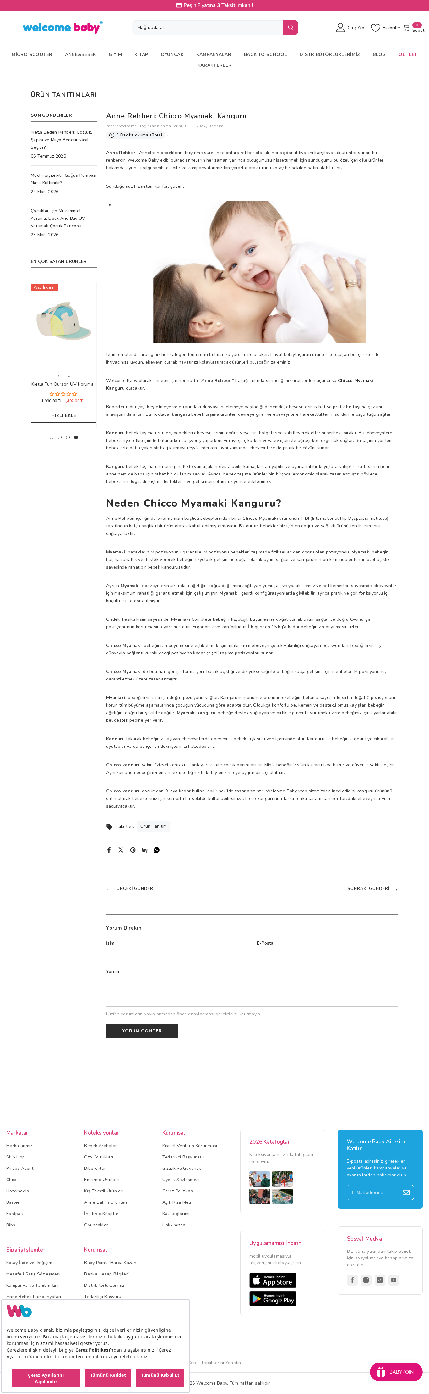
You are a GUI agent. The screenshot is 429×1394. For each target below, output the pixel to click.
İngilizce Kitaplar (101, 1214)
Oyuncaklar (96, 1225)
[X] (121, 850)
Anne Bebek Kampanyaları (33, 1297)
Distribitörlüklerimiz (104, 1285)
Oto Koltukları (98, 1157)
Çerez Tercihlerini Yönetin (214, 1363)
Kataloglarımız (177, 1214)
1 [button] (51, 437)
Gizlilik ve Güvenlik (181, 1168)
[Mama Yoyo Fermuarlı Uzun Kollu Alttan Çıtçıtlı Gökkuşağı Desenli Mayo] (60, 323)
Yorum (112, 972)
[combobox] (207, 27)
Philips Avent (20, 1168)
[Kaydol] (406, 1192)
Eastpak (14, 1214)
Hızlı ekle (60, 416)
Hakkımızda (174, 1225)
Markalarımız (19, 1146)
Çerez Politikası (178, 1191)
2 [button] (60, 437)
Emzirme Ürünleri (101, 1180)
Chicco (250, 518)
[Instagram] (366, 1280)
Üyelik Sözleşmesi (181, 1180)
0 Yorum (216, 126)
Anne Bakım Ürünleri (105, 1202)
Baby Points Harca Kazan (110, 1263)
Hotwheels (17, 1191)
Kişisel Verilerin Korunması (189, 1146)
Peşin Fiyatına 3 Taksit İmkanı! (218, 5)
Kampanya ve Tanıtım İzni (32, 1285)
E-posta (265, 943)
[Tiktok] (380, 1280)
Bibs (10, 1225)
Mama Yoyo (60, 376)
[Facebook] (109, 850)
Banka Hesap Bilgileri (106, 1274)
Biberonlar (95, 1168)
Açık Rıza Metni (178, 1202)
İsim (110, 943)
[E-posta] (145, 850)
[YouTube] (393, 1280)
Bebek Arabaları (101, 1146)
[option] (60, 356)
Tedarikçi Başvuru (102, 1297)
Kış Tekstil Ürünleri (103, 1191)
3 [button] (68, 437)
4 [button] (76, 437)
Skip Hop (15, 1157)
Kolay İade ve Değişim (29, 1263)
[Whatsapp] (157, 850)
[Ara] (215, 27)
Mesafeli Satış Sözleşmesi (33, 1274)
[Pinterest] (133, 850)
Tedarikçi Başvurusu (183, 1157)
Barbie (13, 1202)
